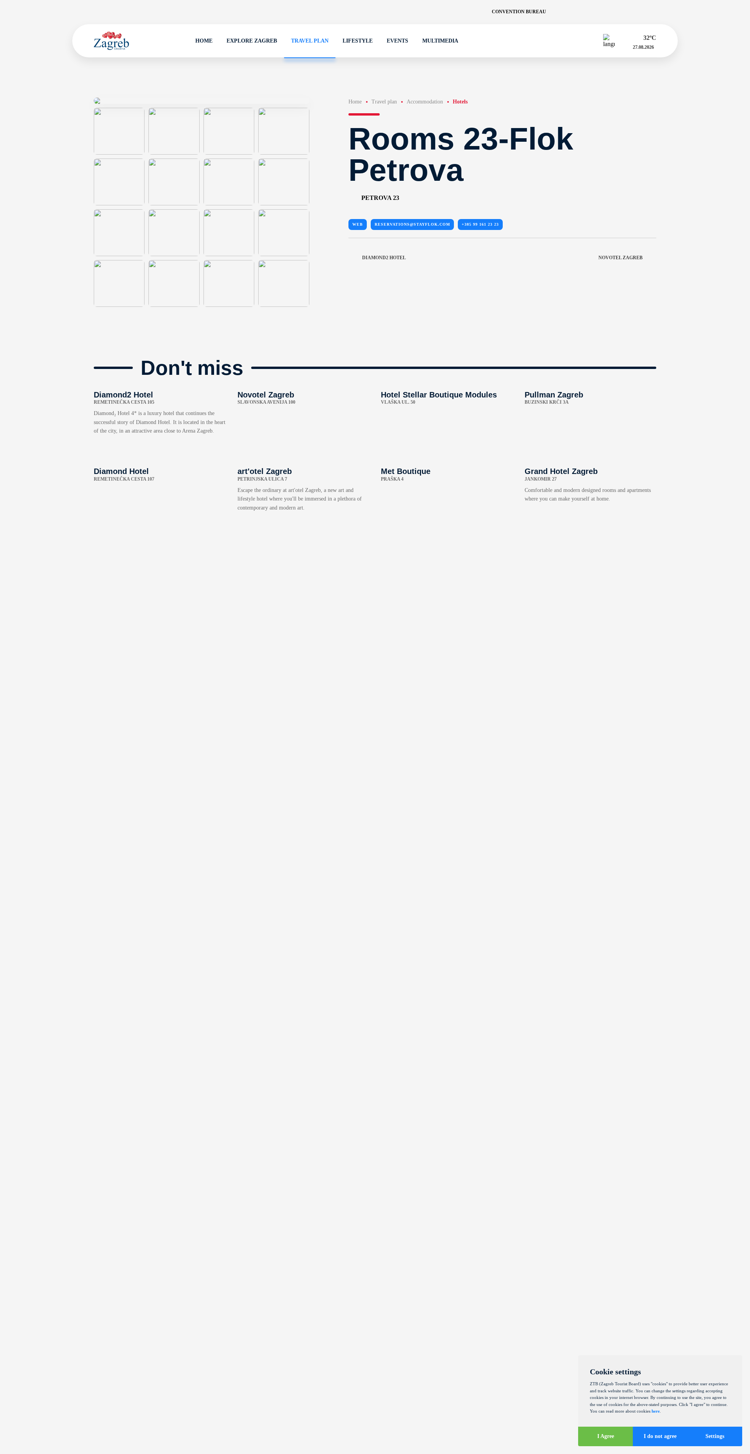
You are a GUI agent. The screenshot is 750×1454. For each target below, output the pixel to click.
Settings (714, 1436)
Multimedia (440, 41)
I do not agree (660, 1436)
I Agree (605, 1436)
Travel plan (310, 41)
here (656, 1411)
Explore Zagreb (252, 41)
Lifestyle (358, 41)
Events (397, 41)
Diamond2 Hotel (384, 257)
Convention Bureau (519, 11)
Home (203, 41)
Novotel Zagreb (620, 257)
